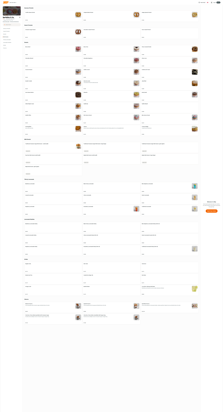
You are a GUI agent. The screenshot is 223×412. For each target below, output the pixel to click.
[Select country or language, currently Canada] (208, 2)
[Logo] (6, 2)
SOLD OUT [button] (28, 151)
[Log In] (211, 2)
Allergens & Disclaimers (14, 21)
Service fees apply (6, 21)
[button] (12, 28)
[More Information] (20, 17)
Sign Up (218, 2)
